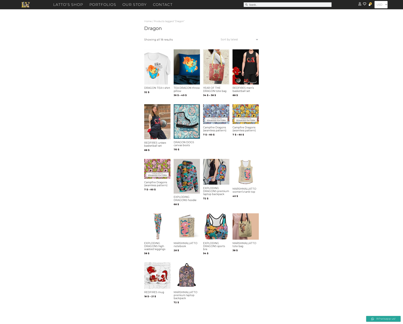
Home (148, 21)
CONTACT (163, 4)
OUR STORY (134, 4)
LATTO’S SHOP (68, 4)
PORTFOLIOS (102, 4)
